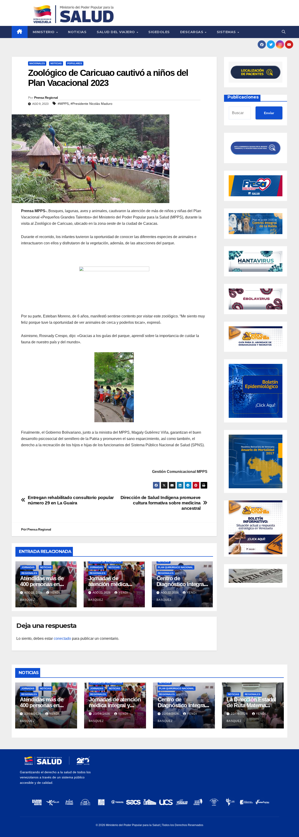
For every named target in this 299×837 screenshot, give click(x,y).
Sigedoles (159, 32)
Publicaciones (243, 97)
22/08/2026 (171, 713)
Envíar (269, 113)
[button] (283, 32)
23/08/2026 (33, 713)
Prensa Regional (46, 97)
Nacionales (37, 63)
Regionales (29, 573)
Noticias (77, 32)
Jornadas (28, 567)
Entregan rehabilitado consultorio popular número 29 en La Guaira (71, 500)
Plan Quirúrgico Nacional (175, 567)
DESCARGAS (192, 32)
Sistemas (227, 32)
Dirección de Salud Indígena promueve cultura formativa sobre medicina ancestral (161, 503)
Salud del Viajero (116, 32)
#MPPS (63, 104)
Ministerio (44, 32)
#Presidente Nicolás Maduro (91, 104)
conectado (62, 638)
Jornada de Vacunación (105, 561)
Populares (74, 63)
